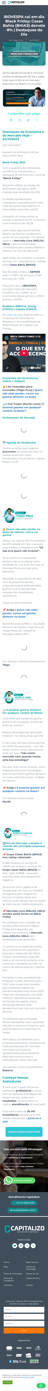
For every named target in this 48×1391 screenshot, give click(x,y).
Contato (29, 1285)
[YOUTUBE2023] (14, 1245)
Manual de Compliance (9, 1279)
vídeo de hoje (15, 314)
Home (6, 1262)
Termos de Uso (32, 1274)
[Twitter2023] (33, 1245)
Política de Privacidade (31, 1268)
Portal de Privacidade (13, 1274)
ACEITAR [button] (7, 1382)
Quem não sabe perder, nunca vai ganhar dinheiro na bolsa (22, 393)
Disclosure (8, 1285)
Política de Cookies (26, 1377)
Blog (6, 1267)
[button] (11, 120)
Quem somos (32, 1262)
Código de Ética (33, 1278)
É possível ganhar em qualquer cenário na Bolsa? (23, 407)
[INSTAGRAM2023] (20, 1245)
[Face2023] (27, 1245)
